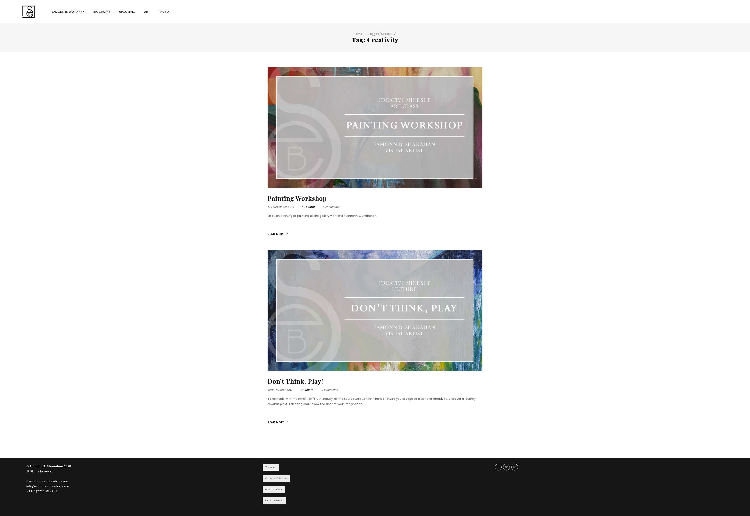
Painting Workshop (297, 198)
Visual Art (271, 467)
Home (358, 34)
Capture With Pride (276, 478)
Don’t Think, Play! (295, 381)
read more (276, 234)
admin (310, 207)
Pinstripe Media (274, 500)
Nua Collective (274, 489)
